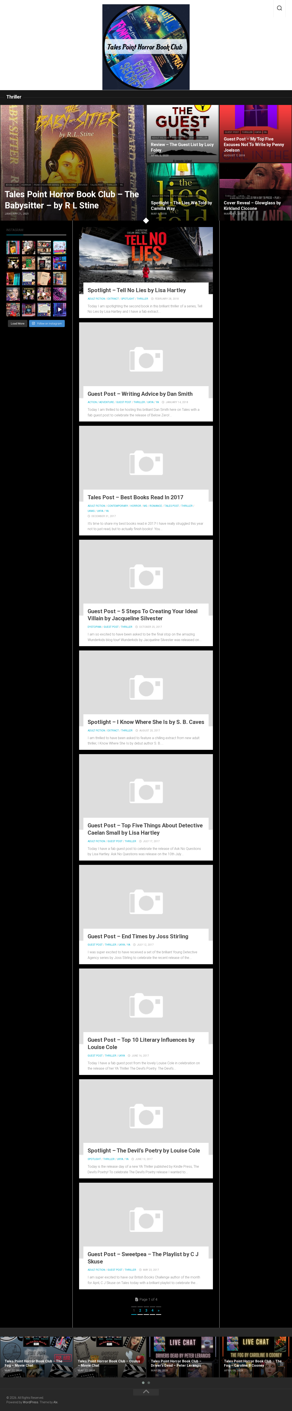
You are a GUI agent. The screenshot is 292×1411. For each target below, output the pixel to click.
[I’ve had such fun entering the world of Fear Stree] (13, 294)
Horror (26, 185)
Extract (113, 298)
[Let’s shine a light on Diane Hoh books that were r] (59, 263)
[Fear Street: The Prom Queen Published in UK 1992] (59, 278)
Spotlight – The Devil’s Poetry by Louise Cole (144, 1150)
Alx (55, 1402)
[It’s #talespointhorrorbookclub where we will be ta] (28, 263)
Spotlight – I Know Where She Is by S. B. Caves (146, 722)
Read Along (69, 185)
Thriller (111, 185)
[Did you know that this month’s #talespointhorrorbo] (13, 278)
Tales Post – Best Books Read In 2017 (135, 497)
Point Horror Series (46, 185)
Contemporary (118, 505)
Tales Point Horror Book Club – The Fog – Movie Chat (31, 1341)
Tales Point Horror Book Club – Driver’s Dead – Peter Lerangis (181, 1341)
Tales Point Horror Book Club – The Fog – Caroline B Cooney (251, 1341)
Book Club (12, 185)
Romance (156, 505)
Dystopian (94, 626)
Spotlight (178, 196)
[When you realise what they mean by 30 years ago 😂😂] (28, 247)
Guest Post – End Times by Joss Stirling (138, 936)
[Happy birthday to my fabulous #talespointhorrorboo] (44, 247)
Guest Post (232, 132)
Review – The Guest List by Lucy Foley (175, 107)
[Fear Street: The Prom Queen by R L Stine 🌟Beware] (28, 294)
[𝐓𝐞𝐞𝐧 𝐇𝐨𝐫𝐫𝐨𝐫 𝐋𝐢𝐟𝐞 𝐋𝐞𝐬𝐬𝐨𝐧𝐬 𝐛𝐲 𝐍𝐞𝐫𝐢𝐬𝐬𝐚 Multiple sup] (59, 247)
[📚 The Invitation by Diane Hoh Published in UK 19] (13, 247)
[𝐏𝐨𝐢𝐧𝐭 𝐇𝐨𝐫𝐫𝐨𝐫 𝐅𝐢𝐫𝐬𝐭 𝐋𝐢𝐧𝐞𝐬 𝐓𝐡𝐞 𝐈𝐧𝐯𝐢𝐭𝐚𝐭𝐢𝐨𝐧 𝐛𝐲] (28, 278)
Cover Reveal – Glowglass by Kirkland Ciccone (254, 166)
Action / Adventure (101, 402)
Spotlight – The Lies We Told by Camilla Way (180, 166)
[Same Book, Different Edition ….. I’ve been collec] (13, 309)
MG (145, 505)
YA (121, 185)
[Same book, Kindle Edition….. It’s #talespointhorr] (44, 263)
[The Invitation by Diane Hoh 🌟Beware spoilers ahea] (13, 263)
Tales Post (97, 185)
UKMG (91, 511)
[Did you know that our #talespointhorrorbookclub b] (28, 309)
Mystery (177, 137)
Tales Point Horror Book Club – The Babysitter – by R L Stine (45, 107)
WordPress (30, 1402)
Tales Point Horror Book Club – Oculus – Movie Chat (109, 1341)
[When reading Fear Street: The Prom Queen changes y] (44, 294)
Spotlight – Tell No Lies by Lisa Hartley (137, 290)
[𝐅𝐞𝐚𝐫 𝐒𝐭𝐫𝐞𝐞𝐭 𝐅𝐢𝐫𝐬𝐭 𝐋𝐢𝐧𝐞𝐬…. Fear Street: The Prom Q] (44, 309)
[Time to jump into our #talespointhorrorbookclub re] (44, 278)
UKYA (258, 132)
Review (83, 185)
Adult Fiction (160, 137)
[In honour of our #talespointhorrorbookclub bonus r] (59, 309)
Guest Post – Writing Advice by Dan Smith (140, 394)
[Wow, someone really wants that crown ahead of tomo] (59, 294)
